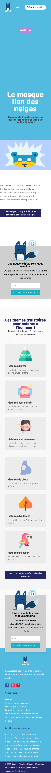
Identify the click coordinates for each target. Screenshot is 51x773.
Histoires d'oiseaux (18, 552)
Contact (8, 720)
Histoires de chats (18, 479)
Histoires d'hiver (17, 366)
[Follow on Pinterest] (18, 685)
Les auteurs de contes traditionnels (21, 713)
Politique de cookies (29, 767)
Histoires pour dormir (20, 402)
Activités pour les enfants (17, 706)
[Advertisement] (25, 63)
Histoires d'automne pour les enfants (22, 738)
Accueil (8, 699)
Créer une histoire (35, 7)
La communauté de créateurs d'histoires (24, 717)
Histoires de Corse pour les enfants (21, 752)
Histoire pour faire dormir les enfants (22, 745)
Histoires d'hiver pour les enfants (20, 734)
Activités (25, 29)
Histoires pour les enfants (17, 703)
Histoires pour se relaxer (21, 439)
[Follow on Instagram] (13, 685)
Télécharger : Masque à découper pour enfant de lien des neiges (20, 213)
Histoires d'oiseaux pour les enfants (22, 748)
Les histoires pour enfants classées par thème (25, 575)
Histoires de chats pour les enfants (21, 756)
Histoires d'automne (19, 516)
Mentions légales (26, 764)
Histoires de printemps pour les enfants (23, 741)
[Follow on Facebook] (7, 685)
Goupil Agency (21, 771)
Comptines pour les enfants (18, 710)
